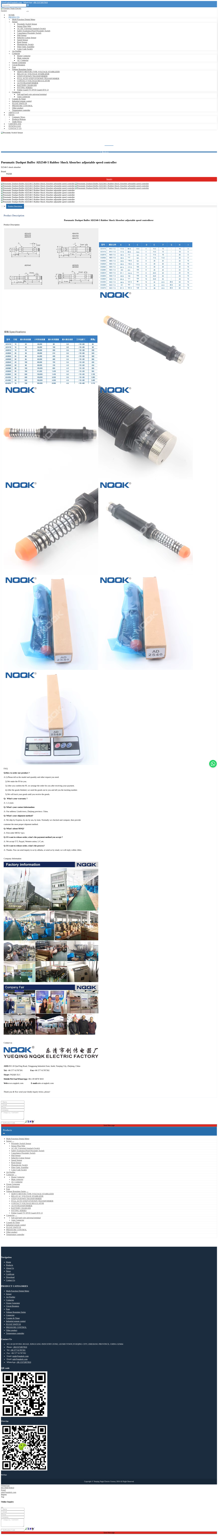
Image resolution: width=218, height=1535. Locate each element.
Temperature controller (21, 110)
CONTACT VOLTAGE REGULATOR (33, 81)
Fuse (14, 67)
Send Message (109, 1125)
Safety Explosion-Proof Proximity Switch (33, 31)
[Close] (2, 1507)
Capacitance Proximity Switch (29, 33)
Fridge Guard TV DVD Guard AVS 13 (33, 90)
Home (12, 15)
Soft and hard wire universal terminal (32, 94)
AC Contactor (22, 60)
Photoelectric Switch (25, 44)
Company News (18, 117)
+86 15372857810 (40, 2)
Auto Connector (23, 97)
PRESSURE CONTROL (22, 106)
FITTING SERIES (24, 87)
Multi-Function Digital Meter (23, 19)
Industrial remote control (22, 101)
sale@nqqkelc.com (14, 2)
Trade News (17, 122)
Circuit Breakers (18, 65)
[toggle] (28, 11)
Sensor (15, 22)
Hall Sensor (21, 35)
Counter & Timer (19, 99)
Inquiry (109, 179)
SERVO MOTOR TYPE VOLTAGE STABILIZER (38, 72)
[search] (28, 5)
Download (15, 126)
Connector (16, 92)
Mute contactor (23, 58)
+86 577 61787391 (17, 1350)
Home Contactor (23, 56)
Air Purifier (16, 51)
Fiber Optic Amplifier (25, 47)
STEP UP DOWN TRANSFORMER (32, 76)
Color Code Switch (25, 49)
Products (14, 17)
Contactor (16, 53)
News (11, 115)
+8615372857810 (20, 1347)
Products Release (19, 119)
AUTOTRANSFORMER (27, 83)
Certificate (15, 124)
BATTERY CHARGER (27, 85)
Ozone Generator (19, 63)
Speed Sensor (22, 40)
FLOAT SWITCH (19, 103)
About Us (14, 112)
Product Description (15, 206)
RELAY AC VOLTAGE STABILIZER (33, 74)
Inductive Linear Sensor (26, 38)
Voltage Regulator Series (22, 69)
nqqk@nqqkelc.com (20, 1356)
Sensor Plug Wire (24, 26)
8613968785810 (7, 1488)
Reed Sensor (22, 42)
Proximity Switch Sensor (27, 24)
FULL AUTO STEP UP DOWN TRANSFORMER (38, 78)
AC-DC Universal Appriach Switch (31, 28)
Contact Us (15, 128)
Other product (17, 108)
